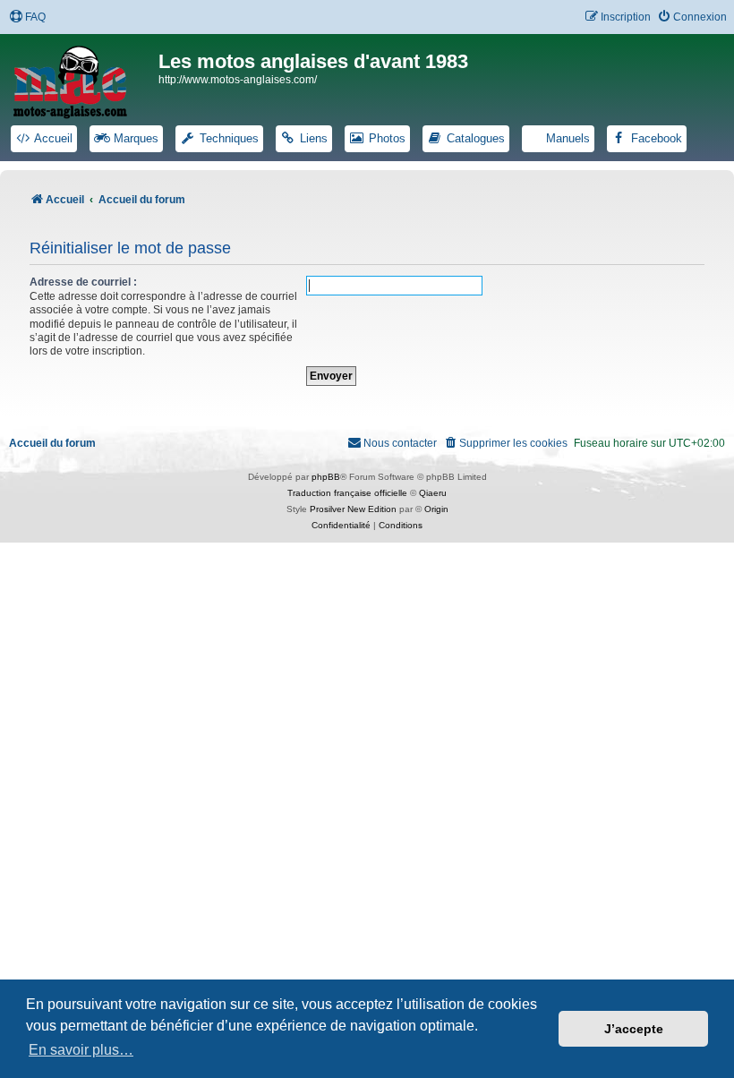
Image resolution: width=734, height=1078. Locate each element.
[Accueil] (81, 79)
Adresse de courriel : (83, 282)
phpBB (326, 477)
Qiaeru (433, 493)
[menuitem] (27, 17)
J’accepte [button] (633, 1029)
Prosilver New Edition (353, 509)
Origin (436, 509)
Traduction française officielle (347, 493)
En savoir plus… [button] (81, 1049)
